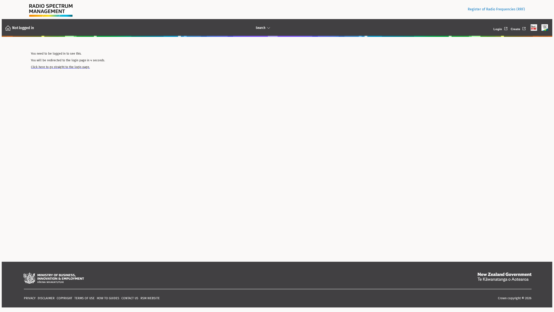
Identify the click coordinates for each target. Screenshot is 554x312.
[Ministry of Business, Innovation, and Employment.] (53, 279)
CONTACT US (129, 298)
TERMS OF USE (84, 298)
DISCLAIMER (46, 298)
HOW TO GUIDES (108, 298)
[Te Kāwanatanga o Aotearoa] (504, 279)
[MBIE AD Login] (544, 28)
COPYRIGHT (64, 298)
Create (518, 28)
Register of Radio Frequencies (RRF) (496, 9)
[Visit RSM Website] (50, 9)
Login (500, 28)
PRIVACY (29, 298)
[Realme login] (534, 28)
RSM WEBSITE (150, 298)
